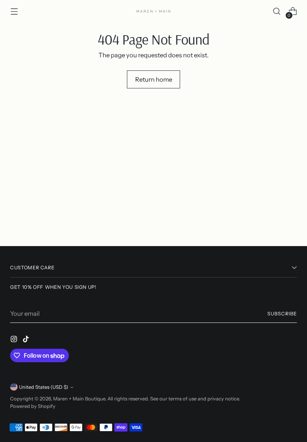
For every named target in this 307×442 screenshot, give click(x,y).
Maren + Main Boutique (79, 399)
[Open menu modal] (14, 11)
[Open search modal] (277, 11)
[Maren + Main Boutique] (153, 11)
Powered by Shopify (32, 406)
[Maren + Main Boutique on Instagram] (14, 340)
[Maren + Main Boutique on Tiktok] (26, 340)
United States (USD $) (43, 387)
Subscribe (282, 314)
